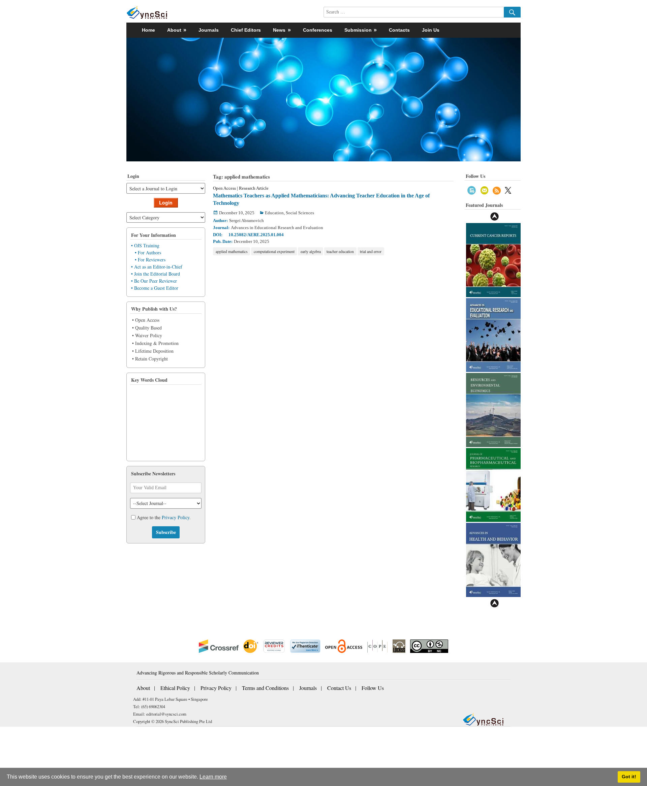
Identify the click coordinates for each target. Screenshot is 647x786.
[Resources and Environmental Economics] (493, 409)
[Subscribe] (471, 189)
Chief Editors (246, 30)
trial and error (370, 251)
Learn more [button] (213, 777)
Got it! (629, 776)
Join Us (430, 30)
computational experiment (274, 251)
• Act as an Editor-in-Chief (156, 266)
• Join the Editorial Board (155, 274)
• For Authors (148, 252)
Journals (208, 30)
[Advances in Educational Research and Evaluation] (493, 334)
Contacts (399, 30)
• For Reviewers (150, 259)
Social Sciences (300, 212)
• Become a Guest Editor (154, 288)
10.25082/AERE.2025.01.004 (256, 234)
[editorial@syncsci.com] (484, 189)
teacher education (340, 251)
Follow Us (373, 687)
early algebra (311, 251)
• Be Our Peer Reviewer (154, 281)
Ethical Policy (175, 687)
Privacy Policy (175, 517)
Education (274, 212)
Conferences (317, 30)
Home (148, 30)
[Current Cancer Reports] (493, 259)
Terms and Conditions (265, 687)
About (143, 687)
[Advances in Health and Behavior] (493, 559)
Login (166, 202)
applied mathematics (232, 251)
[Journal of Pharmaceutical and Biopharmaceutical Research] (493, 484)
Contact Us (339, 687)
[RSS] (496, 189)
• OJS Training (145, 245)
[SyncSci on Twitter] (508, 189)
